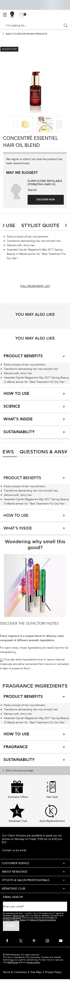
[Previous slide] (6, 124)
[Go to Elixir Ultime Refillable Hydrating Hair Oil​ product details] (16, 189)
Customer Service (15, 863)
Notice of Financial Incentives (43, 920)
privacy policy (33, 962)
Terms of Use (18, 915)
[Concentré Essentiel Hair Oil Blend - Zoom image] (35, 78)
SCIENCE (12, 407)
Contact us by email (14, 850)
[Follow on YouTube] (60, 941)
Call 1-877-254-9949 (14, 846)
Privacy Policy (53, 972)
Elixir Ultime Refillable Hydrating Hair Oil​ (45, 183)
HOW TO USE (16, 394)
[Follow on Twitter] (20, 941)
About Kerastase (15, 872)
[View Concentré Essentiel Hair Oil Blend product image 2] (25, 124)
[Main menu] (5, 15)
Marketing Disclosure (12, 917)
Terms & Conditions (15, 972)
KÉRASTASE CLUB (13, 888)
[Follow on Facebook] (7, 941)
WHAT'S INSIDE (18, 419)
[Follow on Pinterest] (34, 941)
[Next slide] (63, 124)
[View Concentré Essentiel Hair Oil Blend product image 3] (44, 124)
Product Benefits (23, 356)
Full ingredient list (35, 286)
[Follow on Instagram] (47, 941)
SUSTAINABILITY (19, 432)
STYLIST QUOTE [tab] (40, 225)
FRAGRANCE (16, 747)
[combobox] (33, 25)
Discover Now (46, 200)
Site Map (36, 972)
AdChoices (12, 962)
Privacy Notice (19, 920)
